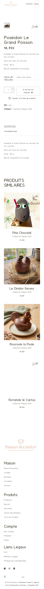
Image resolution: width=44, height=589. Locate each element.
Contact (7, 485)
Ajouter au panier (28, 91)
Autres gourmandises (12, 513)
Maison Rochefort (11, 468)
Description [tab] (9, 126)
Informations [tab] (10, 131)
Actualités (8, 481)
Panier (6, 540)
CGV (5, 552)
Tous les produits (11, 517)
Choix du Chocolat (8, 78)
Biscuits (7, 504)
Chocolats (8, 508)
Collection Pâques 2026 (22, 109)
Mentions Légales (11, 556)
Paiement (7, 536)
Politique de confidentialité (15, 561)
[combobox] (27, 77)
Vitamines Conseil (25, 582)
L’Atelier (7, 473)
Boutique (7, 477)
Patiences (8, 500)
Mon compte (9, 532)
